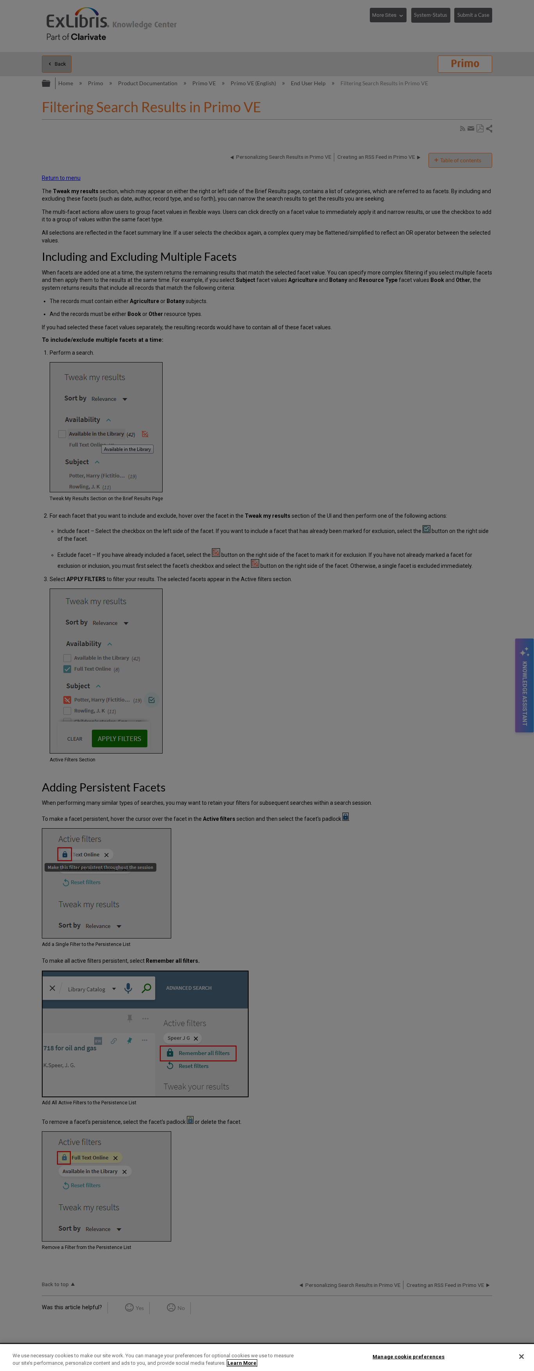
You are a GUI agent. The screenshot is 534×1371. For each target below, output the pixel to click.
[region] (267, 1357)
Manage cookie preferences (408, 1357)
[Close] (521, 1356)
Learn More (242, 1363)
